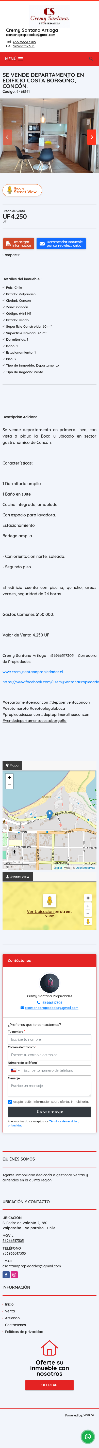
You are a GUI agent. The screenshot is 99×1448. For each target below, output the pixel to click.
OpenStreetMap (85, 867)
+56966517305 (24, 42)
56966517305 (24, 46)
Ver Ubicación (41, 911)
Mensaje (14, 1078)
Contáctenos (15, 1325)
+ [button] (9, 777)
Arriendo (12, 1318)
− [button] (9, 785)
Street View (25, 190)
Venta (10, 1311)
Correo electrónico (22, 1047)
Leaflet (58, 867)
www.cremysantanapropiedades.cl (33, 671)
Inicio (9, 1304)
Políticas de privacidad (24, 1331)
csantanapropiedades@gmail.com (30, 35)
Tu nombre (16, 1032)
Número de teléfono (23, 1063)
